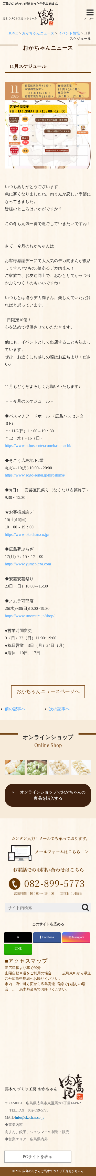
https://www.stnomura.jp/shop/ (29, 616)
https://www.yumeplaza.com (28, 564)
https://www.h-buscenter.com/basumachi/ (38, 445)
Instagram (78, 937)
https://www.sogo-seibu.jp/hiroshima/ (35, 475)
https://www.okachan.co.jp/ (27, 534)
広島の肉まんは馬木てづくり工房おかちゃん (53, 1171)
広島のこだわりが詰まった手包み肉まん (30, 3)
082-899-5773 (38, 1110)
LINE (18, 948)
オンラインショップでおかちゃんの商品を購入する (53, 795)
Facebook (48, 937)
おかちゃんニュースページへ (48, 691)
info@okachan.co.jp (29, 1117)
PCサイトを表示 (37, 1156)
